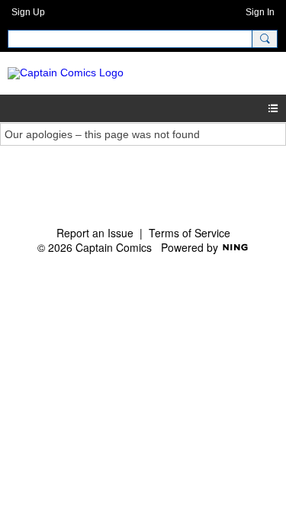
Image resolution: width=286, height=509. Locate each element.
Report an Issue (94, 232)
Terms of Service (189, 232)
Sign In (260, 12)
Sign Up (28, 12)
